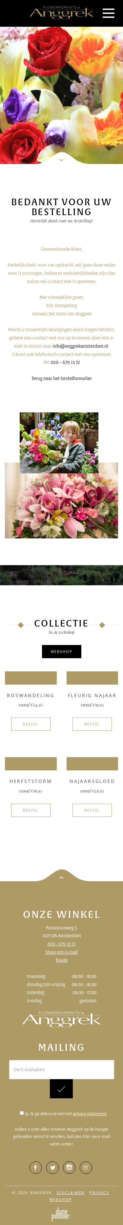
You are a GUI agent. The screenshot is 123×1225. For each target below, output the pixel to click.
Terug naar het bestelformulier (61, 378)
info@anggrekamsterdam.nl (80, 346)
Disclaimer (71, 1192)
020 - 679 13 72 (62, 944)
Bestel (31, 724)
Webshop (61, 651)
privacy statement (89, 1113)
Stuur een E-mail (61, 952)
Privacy (99, 1192)
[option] (61, 82)
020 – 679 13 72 (65, 362)
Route (62, 960)
